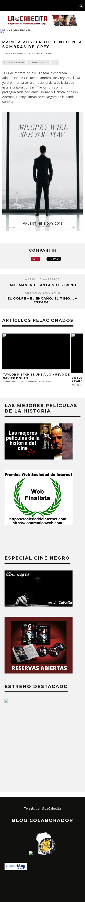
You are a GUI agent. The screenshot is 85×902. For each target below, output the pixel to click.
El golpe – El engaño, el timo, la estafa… (42, 300)
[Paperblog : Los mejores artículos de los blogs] (16, 869)
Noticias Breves (14, 62)
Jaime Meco (11, 381)
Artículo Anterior (42, 279)
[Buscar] (81, 5)
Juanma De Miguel (14, 53)
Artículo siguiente (42, 292)
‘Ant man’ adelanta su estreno (42, 285)
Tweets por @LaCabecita (42, 808)
